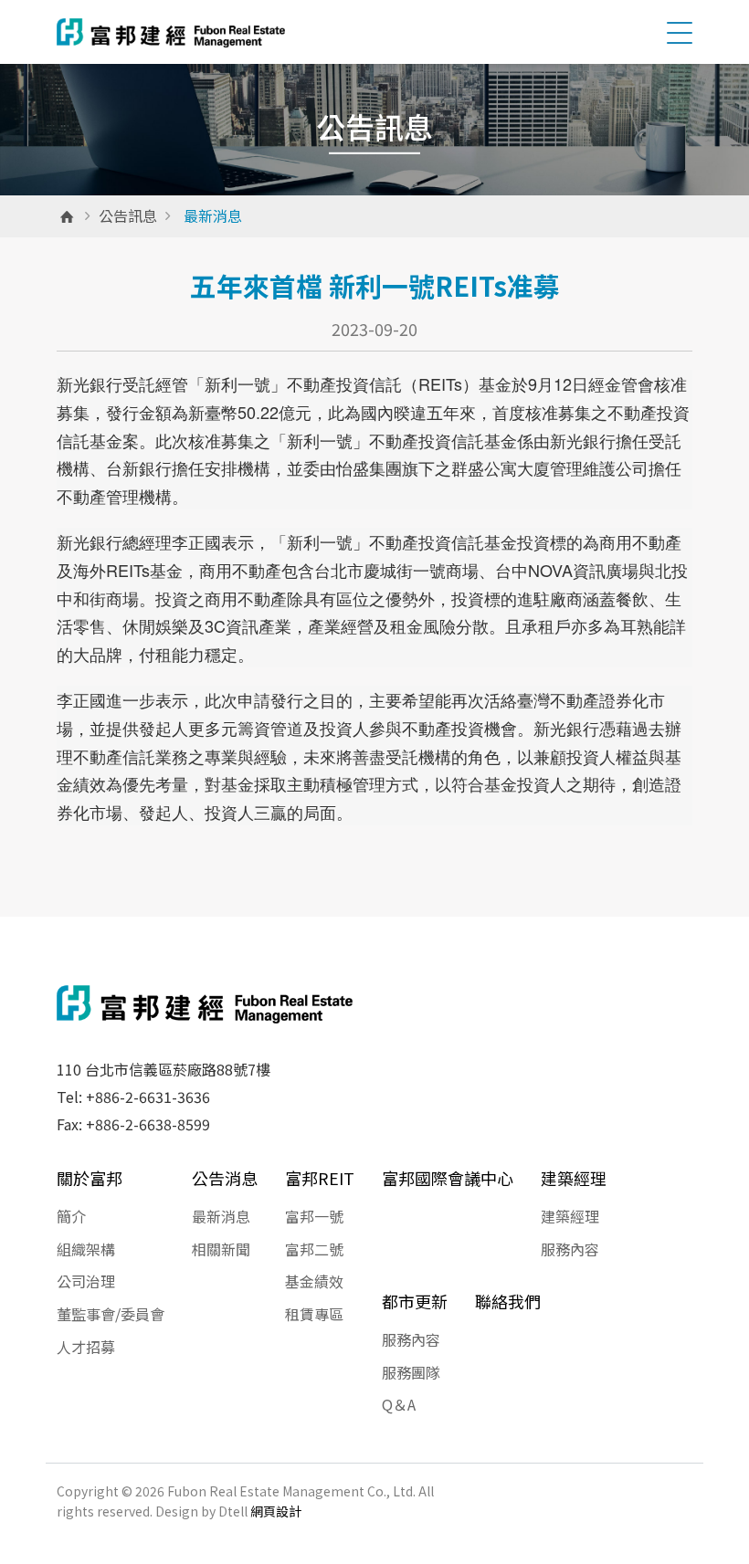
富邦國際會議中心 (447, 1178)
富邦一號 (314, 1216)
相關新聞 (221, 1249)
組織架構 (86, 1249)
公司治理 (86, 1281)
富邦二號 (314, 1249)
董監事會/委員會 (110, 1314)
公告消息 (225, 1178)
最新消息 (221, 1216)
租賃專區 (314, 1314)
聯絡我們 (508, 1301)
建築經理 (574, 1178)
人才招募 (86, 1347)
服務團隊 (411, 1372)
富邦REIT (319, 1178)
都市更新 (415, 1301)
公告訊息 (128, 216)
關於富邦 (89, 1178)
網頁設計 (275, 1511)
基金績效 (314, 1281)
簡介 (71, 1216)
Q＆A (399, 1404)
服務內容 (570, 1249)
